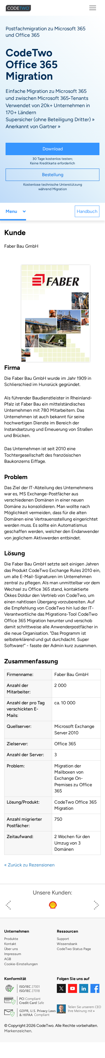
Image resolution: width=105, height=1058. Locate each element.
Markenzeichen (17, 1031)
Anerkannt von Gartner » (33, 126)
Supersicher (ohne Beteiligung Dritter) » (50, 119)
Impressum (12, 954)
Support (63, 939)
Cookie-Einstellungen (21, 964)
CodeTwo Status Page (74, 949)
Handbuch (87, 211)
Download (53, 148)
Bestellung (52, 174)
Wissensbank (67, 944)
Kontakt (10, 944)
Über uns (11, 949)
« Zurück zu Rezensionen (29, 865)
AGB (7, 959)
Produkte (11, 939)
